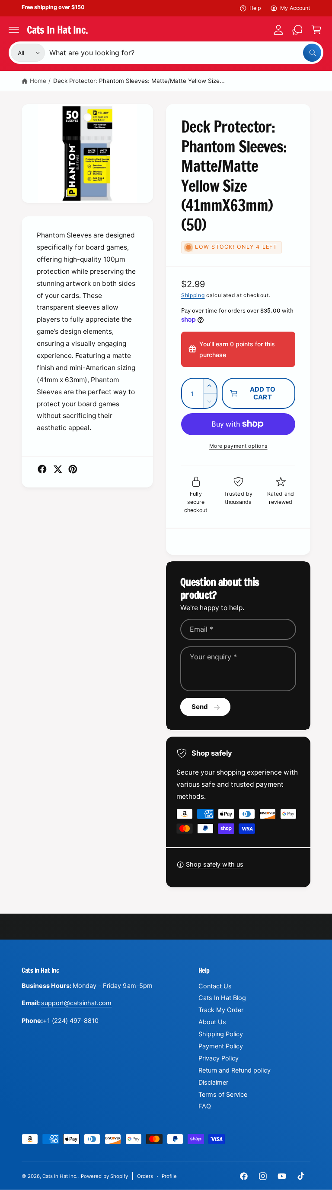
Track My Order (220, 1010)
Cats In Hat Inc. (59, 1176)
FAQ (204, 1106)
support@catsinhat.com (76, 1003)
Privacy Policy (218, 1058)
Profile (169, 1176)
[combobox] (185, 52)
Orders (145, 1176)
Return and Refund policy (234, 1070)
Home (38, 80)
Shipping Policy (220, 1034)
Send (200, 707)
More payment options (238, 446)
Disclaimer (213, 1082)
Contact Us (215, 986)
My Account (295, 8)
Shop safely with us (214, 864)
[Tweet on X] (57, 469)
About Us (212, 1022)
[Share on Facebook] (42, 469)
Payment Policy (220, 1046)
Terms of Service (222, 1094)
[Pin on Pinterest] (72, 469)
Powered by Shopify (104, 1176)
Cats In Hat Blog (222, 998)
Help (255, 8)
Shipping (193, 295)
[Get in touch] (297, 29)
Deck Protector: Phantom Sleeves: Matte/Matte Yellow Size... (139, 80)
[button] (13, 29)
